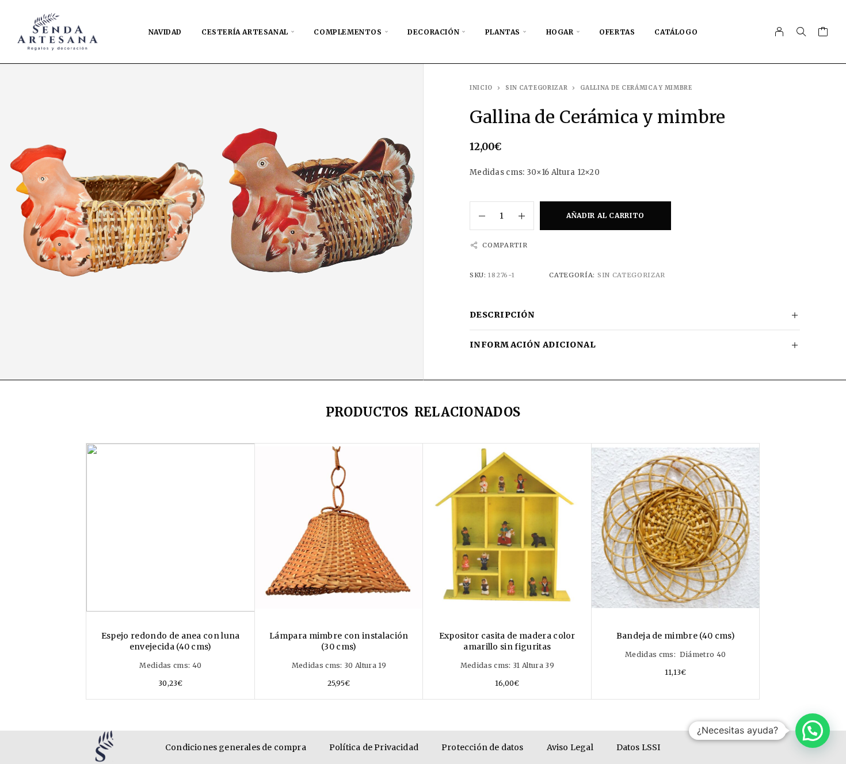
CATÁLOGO (676, 32)
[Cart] (823, 33)
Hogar (560, 32)
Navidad (165, 32)
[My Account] (779, 31)
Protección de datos (482, 747)
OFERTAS (617, 32)
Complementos (348, 32)
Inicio (481, 87)
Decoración (433, 32)
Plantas (502, 32)
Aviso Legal (570, 747)
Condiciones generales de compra (235, 747)
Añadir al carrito (605, 215)
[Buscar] (801, 31)
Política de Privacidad (373, 747)
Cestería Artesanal (244, 32)
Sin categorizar (536, 87)
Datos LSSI (638, 747)
